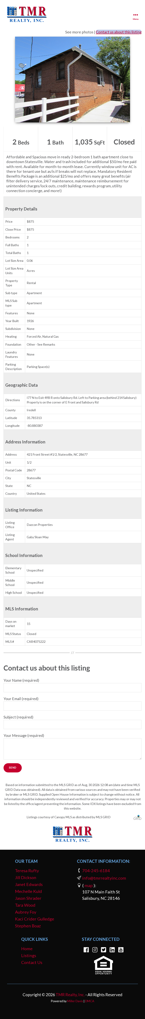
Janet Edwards (29, 884)
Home (27, 948)
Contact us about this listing (118, 32)
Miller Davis (75, 1001)
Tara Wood (25, 905)
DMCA (89, 1001)
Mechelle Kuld (28, 891)
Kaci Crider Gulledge (34, 918)
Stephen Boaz (28, 925)
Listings (28, 955)
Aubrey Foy (25, 911)
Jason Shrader (28, 898)
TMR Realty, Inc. (70, 994)
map (89, 885)
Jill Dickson (25, 877)
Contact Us (31, 962)
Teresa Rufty (27, 870)
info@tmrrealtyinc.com (104, 878)
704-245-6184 (96, 870)
